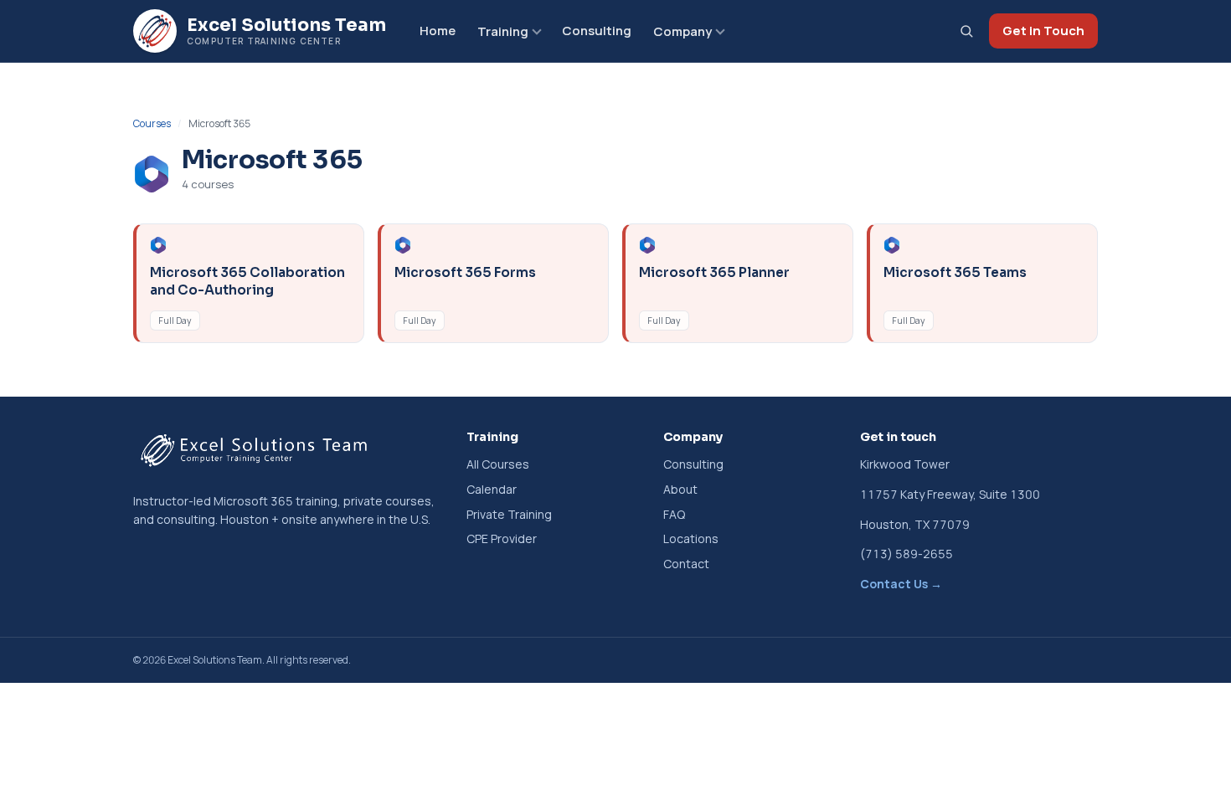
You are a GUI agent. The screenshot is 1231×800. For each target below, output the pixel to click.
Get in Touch (1043, 30)
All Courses (497, 464)
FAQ (674, 514)
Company (682, 31)
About (680, 489)
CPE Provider (501, 538)
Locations (691, 538)
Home (438, 30)
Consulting (596, 30)
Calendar (491, 489)
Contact (686, 564)
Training (502, 31)
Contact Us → (901, 584)
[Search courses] (966, 30)
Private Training (509, 514)
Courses (152, 123)
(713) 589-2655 (906, 554)
